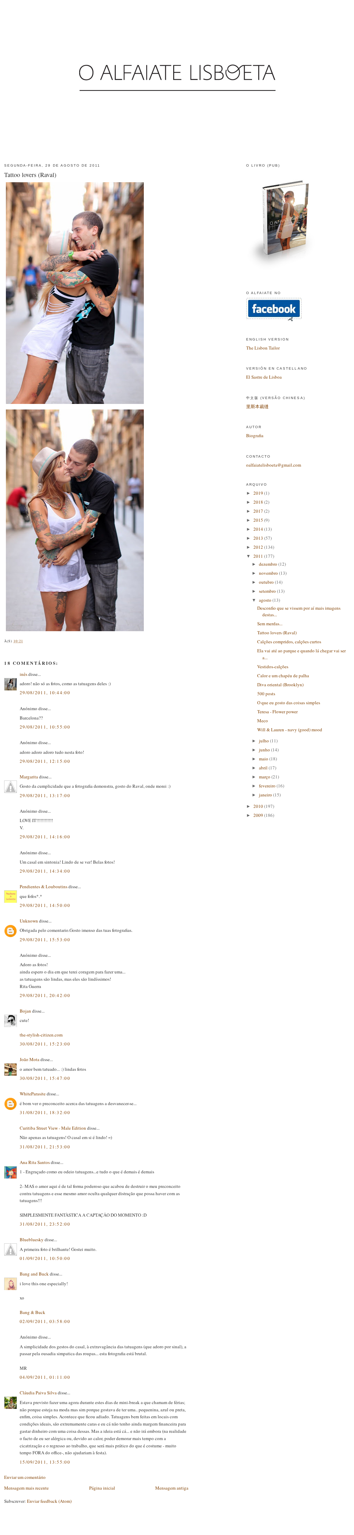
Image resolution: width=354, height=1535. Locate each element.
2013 (258, 538)
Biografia (254, 435)
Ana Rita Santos (35, 1162)
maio (264, 759)
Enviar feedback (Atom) (49, 1501)
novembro (269, 573)
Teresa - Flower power (277, 711)
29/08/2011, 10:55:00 (45, 727)
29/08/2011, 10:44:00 (45, 692)
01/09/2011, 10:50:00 (45, 1258)
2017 (258, 511)
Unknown (29, 921)
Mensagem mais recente (26, 1488)
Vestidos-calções (272, 666)
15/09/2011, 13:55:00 (45, 1462)
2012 (258, 547)
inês (23, 674)
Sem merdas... (269, 623)
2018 (258, 502)
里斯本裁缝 (257, 406)
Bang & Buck (32, 1312)
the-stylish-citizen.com (41, 1035)
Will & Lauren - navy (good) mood (289, 729)
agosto (265, 600)
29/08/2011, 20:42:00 (45, 995)
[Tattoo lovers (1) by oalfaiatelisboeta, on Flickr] (75, 631)
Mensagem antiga (171, 1488)
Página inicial (102, 1488)
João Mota (29, 1059)
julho (264, 741)
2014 (258, 529)
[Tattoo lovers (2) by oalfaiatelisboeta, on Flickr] (75, 404)
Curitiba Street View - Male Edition (53, 1128)
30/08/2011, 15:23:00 (45, 1044)
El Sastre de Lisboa (264, 377)
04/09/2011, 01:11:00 (45, 1377)
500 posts (266, 693)
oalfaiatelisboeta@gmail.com (273, 465)
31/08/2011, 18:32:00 (45, 1112)
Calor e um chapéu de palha (283, 675)
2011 (258, 556)
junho (265, 750)
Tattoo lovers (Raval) (30, 174)
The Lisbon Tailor (263, 348)
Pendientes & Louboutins (43, 886)
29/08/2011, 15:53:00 (45, 939)
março (265, 777)
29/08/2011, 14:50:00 (45, 905)
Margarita (29, 777)
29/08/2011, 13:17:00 (45, 795)
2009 (258, 815)
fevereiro (268, 786)
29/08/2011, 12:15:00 (45, 761)
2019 (258, 493)
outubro (267, 582)
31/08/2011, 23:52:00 (45, 1224)
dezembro (268, 564)
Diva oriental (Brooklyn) (280, 684)
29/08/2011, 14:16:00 (45, 836)
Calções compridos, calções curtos (289, 641)
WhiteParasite (33, 1094)
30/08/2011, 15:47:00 (45, 1078)
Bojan (25, 1011)
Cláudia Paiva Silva (39, 1393)
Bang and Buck (34, 1274)
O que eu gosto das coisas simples (288, 702)
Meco (262, 720)
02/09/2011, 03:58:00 (45, 1321)
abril (264, 768)
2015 (258, 520)
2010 (258, 806)
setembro (268, 591)
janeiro (266, 795)
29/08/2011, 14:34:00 (45, 871)
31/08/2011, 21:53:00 (45, 1147)
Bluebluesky (32, 1239)
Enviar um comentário (25, 1477)
